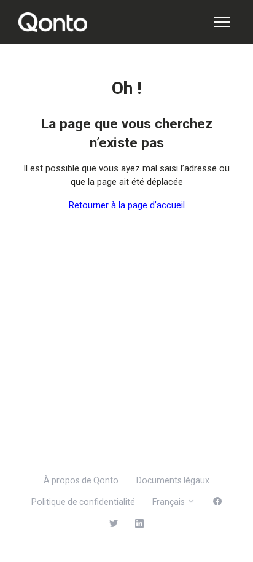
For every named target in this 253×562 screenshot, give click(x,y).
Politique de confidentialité (83, 502)
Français (169, 502)
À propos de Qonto (81, 480)
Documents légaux (172, 480)
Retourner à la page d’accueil (127, 205)
